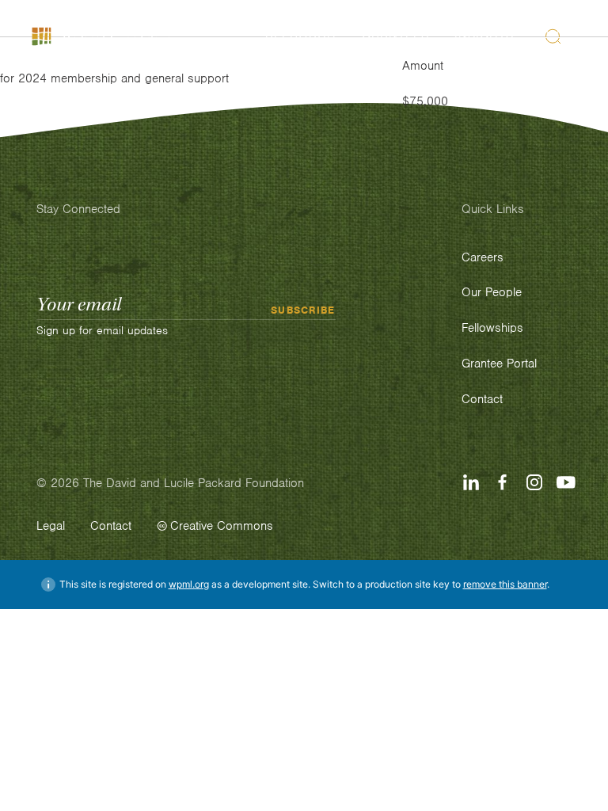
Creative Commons (221, 526)
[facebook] (502, 482)
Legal (50, 526)
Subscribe (303, 310)
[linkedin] (471, 482)
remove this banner (505, 584)
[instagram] (534, 482)
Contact (110, 526)
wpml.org (189, 584)
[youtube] (566, 482)
